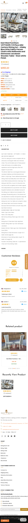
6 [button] (17, 368)
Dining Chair (4, 450)
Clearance (3, 458)
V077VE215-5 (7, 396)
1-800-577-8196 (7, 426)
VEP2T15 (3, 115)
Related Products (19, 10)
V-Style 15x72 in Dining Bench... (14, 359)
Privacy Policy (4, 482)
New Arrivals (4, 460)
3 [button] (12, 368)
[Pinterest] (8, 436)
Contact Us (4, 470)
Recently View (25, 10)
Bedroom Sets (4, 455)
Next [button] (26, 37)
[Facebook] (2, 436)
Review (14, 10)
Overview (3, 10)
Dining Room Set (5, 445)
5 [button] (15, 368)
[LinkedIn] (14, 436)
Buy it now (14, 135)
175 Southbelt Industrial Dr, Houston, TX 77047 (15, 423)
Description (8, 10)
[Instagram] (5, 436)
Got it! (5, 520)
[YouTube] (11, 436)
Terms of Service (5, 485)
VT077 (22, 114)
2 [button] (10, 368)
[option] (14, 348)
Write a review (12, 280)
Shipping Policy (4, 472)
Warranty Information (6, 475)
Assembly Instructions (6, 480)
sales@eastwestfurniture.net (11, 429)
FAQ (2, 477)
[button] (21, 279)
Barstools (3, 453)
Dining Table (4, 448)
